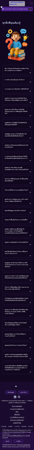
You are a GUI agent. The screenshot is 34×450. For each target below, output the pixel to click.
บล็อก (17, 412)
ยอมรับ (7, 441)
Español (24, 426)
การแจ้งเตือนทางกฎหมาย (17, 417)
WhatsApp (11, 392)
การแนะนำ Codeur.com (17, 409)
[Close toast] (1, 7)
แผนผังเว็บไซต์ (17, 423)
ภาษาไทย (17, 426)
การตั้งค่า (18, 441)
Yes (30, 9)
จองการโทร (23, 392)
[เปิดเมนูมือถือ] (31, 3)
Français (3, 426)
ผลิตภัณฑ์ (17, 414)
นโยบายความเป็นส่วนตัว (17, 420)
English (10, 426)
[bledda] (17, 3)
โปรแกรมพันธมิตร (17, 406)
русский (30, 426)
